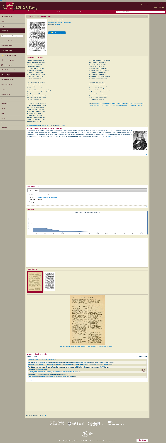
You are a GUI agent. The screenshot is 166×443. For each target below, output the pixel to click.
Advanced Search (6, 41)
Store (81, 12)
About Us (4, 127)
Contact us (44, 415)
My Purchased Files (11, 70)
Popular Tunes (5, 99)
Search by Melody (6, 45)
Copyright (65, 441)
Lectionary (4, 103)
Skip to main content (5, 1)
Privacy (71, 441)
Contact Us (77, 441)
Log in (155, 7)
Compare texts (45, 125)
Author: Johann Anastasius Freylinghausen (59, 22)
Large (63, 125)
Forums (3, 118)
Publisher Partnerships (96, 441)
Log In (3, 21)
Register (161, 7)
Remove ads (144, 5)
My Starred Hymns (10, 55)
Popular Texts (5, 94)
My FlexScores (9, 60)
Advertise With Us (85, 441)
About (60, 441)
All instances (30, 380)
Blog (2, 113)
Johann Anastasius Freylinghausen (47, 197)
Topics (3, 89)
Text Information (33, 190)
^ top (146, 125)
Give (104, 441)
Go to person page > (113, 136)
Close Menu (8, 16)
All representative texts (33, 125)
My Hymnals (8, 65)
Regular (58, 125)
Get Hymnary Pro (110, 441)
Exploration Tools (6, 84)
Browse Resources (7, 79)
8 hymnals (58, 24)
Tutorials (4, 123)
